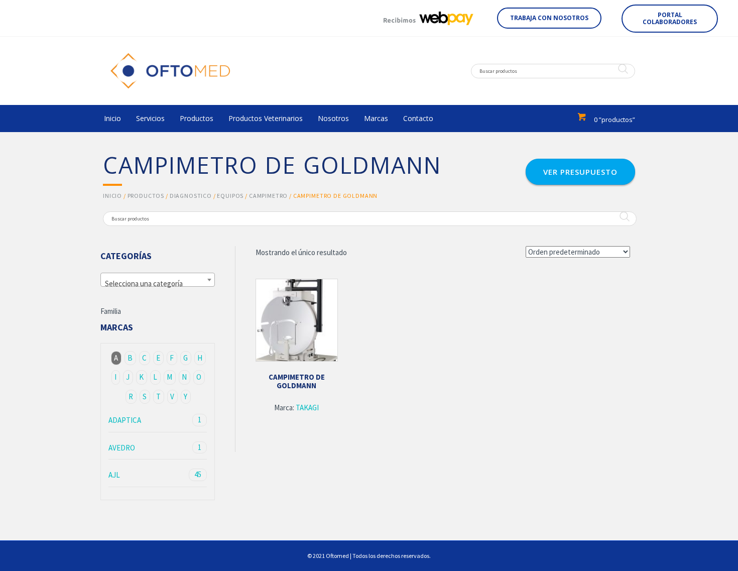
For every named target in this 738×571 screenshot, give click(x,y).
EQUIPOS (230, 195)
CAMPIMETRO (268, 195)
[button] (549, 18)
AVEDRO (154, 447)
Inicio (112, 195)
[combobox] (157, 280)
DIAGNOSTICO (191, 195)
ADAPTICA (154, 420)
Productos (146, 195)
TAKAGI (307, 407)
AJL (154, 475)
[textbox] (157, 284)
